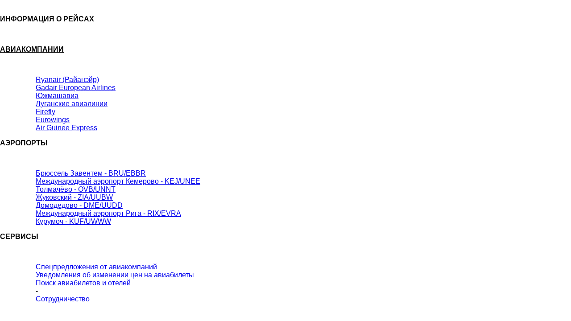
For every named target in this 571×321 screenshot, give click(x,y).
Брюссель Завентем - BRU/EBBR (91, 173)
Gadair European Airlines (76, 87)
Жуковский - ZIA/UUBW (74, 197)
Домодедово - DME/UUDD (79, 205)
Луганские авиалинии (72, 103)
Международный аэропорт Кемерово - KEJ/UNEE (118, 181)
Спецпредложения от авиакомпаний (96, 267)
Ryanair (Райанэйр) (67, 79)
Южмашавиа (57, 95)
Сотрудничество (63, 299)
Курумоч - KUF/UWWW (73, 221)
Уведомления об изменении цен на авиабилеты (115, 275)
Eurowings (53, 119)
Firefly (45, 111)
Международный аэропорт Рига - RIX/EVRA (108, 213)
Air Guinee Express (66, 128)
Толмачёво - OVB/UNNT (76, 189)
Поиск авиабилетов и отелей (83, 283)
